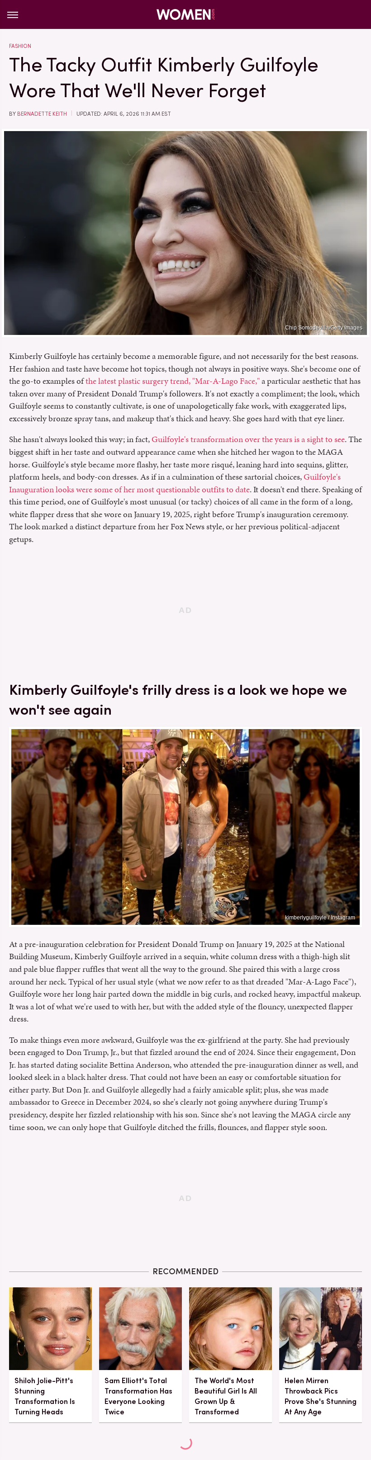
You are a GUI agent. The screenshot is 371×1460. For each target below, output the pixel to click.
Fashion (20, 46)
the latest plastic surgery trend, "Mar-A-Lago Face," (173, 381)
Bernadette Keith (42, 114)
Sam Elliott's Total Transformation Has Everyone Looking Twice (138, 1396)
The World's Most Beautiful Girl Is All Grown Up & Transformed (226, 1396)
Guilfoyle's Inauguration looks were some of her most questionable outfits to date (175, 483)
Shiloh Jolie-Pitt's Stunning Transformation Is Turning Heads (44, 1396)
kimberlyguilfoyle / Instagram (320, 917)
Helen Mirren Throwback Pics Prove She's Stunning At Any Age (321, 1396)
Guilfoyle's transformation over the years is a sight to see (248, 439)
